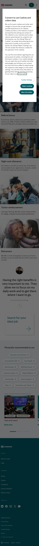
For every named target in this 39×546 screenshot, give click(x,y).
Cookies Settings (26, 80)
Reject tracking (27, 86)
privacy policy (22, 74)
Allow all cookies (26, 92)
